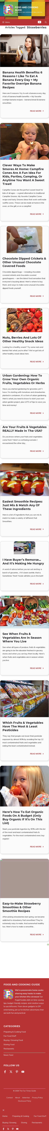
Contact (9, 1098)
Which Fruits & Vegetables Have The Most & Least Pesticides (22, 726)
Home (4, 1116)
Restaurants (37, 1122)
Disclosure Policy (24, 1101)
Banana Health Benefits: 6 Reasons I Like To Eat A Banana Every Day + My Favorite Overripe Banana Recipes (22, 80)
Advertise (26, 1098)
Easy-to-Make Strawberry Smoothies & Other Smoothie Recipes (21, 907)
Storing (24, 1122)
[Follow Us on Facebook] (5, 1071)
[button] (45, 22)
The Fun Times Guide (27, 1091)
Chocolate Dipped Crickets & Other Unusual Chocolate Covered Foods (24, 262)
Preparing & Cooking (20, 1116)
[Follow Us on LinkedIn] (17, 1071)
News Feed (8, 1055)
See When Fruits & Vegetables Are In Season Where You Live (22, 637)
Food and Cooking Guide (26, 8)
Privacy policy (37, 1098)
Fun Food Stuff (40, 1116)
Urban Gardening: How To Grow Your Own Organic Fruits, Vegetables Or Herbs (23, 379)
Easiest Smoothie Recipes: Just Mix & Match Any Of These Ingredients (22, 505)
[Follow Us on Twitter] (11, 1071)
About (17, 1098)
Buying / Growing (9, 1122)
